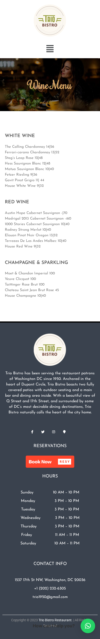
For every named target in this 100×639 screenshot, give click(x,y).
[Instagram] (53, 431)
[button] (50, 48)
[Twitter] (43, 431)
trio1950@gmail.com (50, 597)
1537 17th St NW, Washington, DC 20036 (50, 580)
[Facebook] (32, 431)
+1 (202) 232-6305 (50, 588)
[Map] (64, 431)
